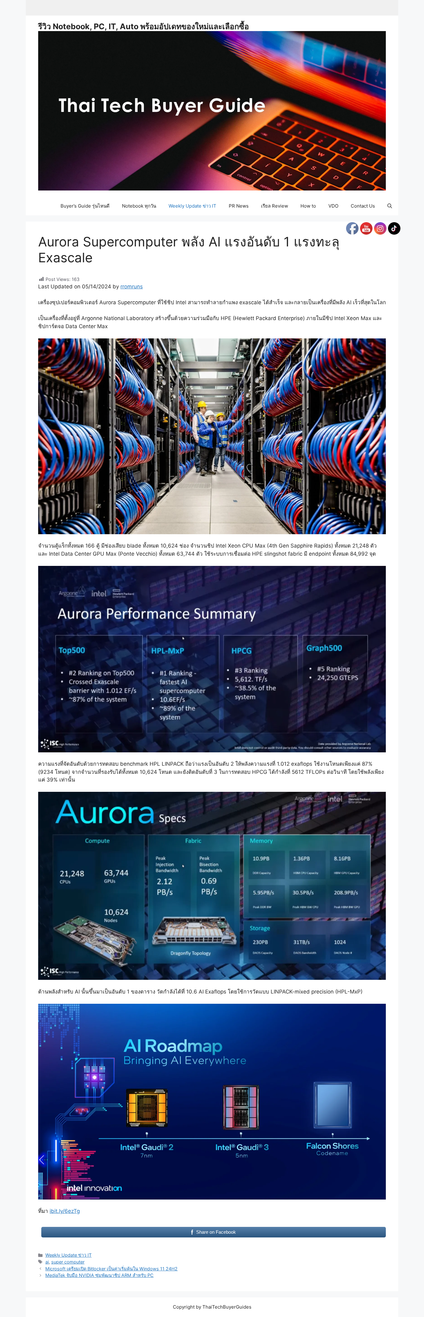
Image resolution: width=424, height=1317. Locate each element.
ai (47, 1261)
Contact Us (363, 206)
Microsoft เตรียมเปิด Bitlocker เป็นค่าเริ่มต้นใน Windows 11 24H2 (111, 1268)
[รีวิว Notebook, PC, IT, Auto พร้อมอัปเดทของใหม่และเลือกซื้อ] (212, 110)
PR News (239, 206)
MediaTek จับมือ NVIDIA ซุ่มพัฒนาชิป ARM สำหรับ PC (99, 1275)
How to (308, 206)
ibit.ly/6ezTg (65, 1211)
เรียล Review (274, 206)
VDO (333, 206)
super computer (67, 1261)
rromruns (131, 286)
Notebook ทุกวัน (139, 206)
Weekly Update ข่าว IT (192, 206)
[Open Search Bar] (389, 206)
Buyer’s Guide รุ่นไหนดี (85, 206)
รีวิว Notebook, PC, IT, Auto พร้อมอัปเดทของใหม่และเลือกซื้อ (143, 26)
